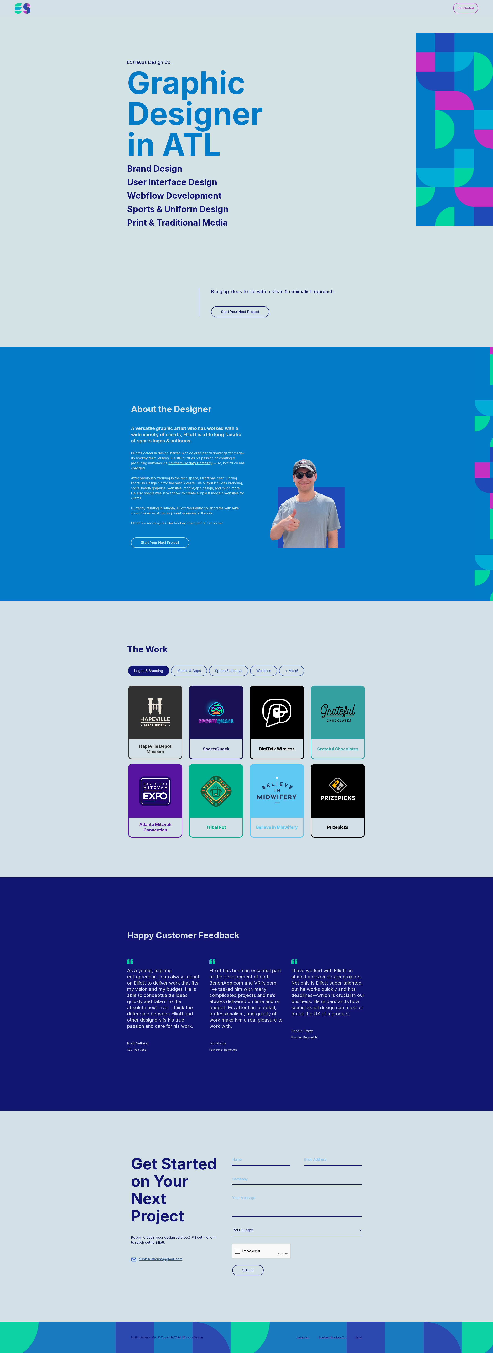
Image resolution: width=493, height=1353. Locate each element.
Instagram (303, 1337)
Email (359, 1337)
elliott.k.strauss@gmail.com (160, 1259)
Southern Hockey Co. (332, 1337)
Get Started (465, 8)
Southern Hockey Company (190, 463)
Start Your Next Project (240, 312)
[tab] (148, 671)
